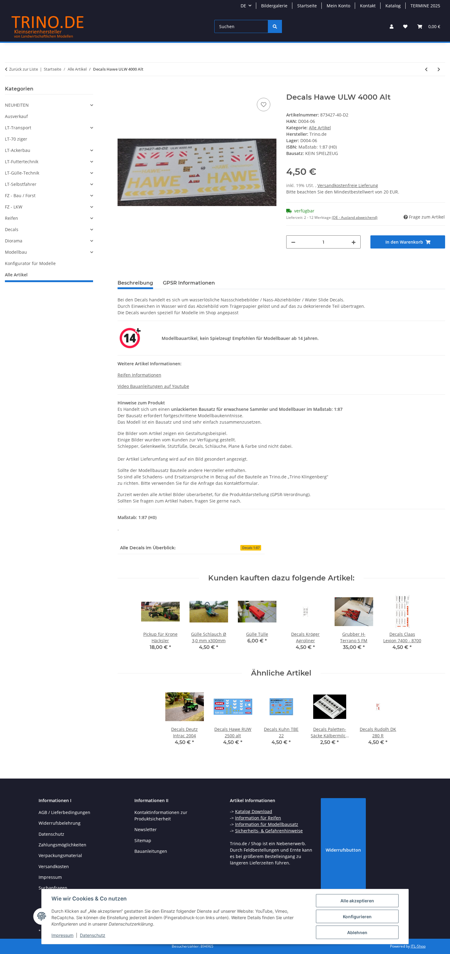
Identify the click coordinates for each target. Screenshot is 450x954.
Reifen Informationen (139, 375)
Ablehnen (357, 932)
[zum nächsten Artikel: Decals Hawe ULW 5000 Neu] (439, 69)
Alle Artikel (320, 128)
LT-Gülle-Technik (22, 173)
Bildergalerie (274, 6)
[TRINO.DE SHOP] (48, 26)
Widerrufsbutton (343, 850)
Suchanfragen (53, 888)
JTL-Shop (418, 946)
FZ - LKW (13, 207)
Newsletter (145, 829)
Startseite (307, 6)
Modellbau (16, 252)
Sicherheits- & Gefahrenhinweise (269, 831)
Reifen (11, 218)
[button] (391, 26)
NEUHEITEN (17, 105)
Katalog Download (253, 811)
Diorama (13, 241)
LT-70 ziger (16, 139)
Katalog (393, 6)
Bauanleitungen (150, 851)
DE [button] (243, 6)
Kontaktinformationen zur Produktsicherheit (160, 815)
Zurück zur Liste (23, 69)
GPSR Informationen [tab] (189, 283)
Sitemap (142, 840)
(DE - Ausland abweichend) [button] (354, 217)
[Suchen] (275, 26)
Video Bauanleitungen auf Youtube (153, 386)
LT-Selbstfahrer (20, 184)
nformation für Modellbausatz (267, 824)
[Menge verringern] (293, 242)
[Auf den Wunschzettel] (263, 104)
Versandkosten (54, 866)
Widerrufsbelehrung (60, 823)
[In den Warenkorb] (122, 89)
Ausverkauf (16, 116)
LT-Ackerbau (17, 150)
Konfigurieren (357, 916)
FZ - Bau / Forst (20, 195)
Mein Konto (338, 6)
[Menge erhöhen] (353, 242)
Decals (11, 229)
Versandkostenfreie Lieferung (347, 185)
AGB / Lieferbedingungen (64, 812)
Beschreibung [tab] (135, 283)
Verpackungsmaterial (60, 855)
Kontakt (368, 6)
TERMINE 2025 (425, 6)
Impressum (62, 935)
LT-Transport (18, 128)
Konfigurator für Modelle (30, 263)
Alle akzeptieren (357, 900)
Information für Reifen (258, 818)
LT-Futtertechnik (21, 161)
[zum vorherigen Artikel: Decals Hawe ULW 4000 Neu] (426, 69)
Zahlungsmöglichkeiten (62, 845)
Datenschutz (92, 935)
